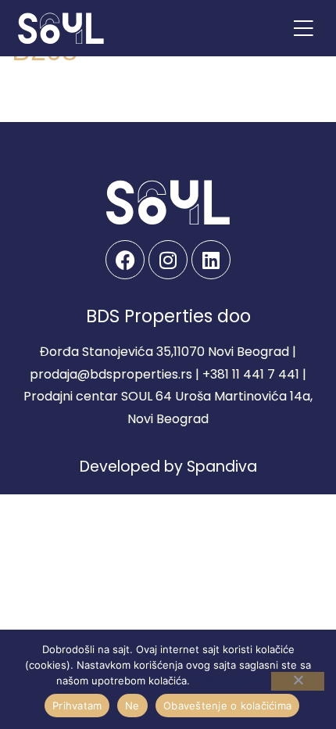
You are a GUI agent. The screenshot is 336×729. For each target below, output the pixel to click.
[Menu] (303, 28)
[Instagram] (168, 259)
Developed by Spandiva (168, 466)
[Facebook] (125, 259)
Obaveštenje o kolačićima (227, 705)
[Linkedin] (211, 259)
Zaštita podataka (237, 680)
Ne (132, 705)
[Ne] (297, 681)
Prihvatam (77, 705)
